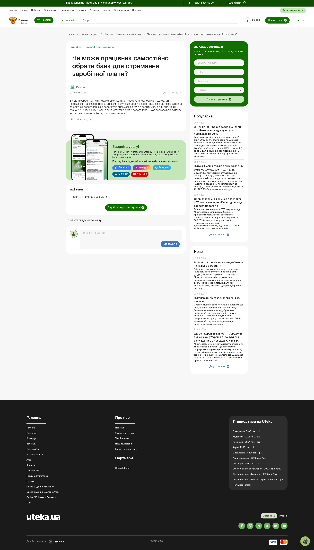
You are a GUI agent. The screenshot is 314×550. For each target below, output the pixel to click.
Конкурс (82, 10)
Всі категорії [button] (67, 20)
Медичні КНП (33, 470)
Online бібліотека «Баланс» (41, 497)
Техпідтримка (122, 438)
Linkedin (123, 174)
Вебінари (36, 10)
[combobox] (219, 90)
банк (75, 196)
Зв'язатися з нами (124, 433)
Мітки (29, 502)
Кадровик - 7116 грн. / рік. (246, 436)
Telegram (164, 168)
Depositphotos (122, 468)
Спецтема (31, 433)
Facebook (124, 168)
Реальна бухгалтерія (37, 476)
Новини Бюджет (77, 47)
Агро (28, 460)
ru (304, 20)
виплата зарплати (96, 196)
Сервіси (107, 10)
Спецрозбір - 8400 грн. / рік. (248, 452)
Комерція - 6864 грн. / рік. (246, 442)
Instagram (144, 168)
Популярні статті (242, 485)
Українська (269, 515)
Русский (283, 515)
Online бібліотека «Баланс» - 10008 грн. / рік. (257, 468)
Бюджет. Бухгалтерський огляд (100, 47)
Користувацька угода (126, 449)
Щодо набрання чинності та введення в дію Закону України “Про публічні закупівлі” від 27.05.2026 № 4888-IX (218, 337)
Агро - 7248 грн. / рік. (244, 447)
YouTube (142, 174)
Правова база (67, 10)
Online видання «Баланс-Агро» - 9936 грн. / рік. (258, 479)
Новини (24, 10)
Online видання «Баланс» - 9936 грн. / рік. (255, 474)
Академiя (94, 10)
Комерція (31, 438)
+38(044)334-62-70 (203, 3)
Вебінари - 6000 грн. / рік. (246, 463)
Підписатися (234, 3)
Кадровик (31, 465)
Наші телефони (123, 443)
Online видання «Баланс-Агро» (43, 492)
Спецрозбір (50, 10)
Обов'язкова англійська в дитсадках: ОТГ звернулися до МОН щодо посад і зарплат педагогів (218, 202)
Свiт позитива (121, 10)
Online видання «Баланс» (40, 486)
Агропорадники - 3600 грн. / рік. (250, 458)
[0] (305, 541)
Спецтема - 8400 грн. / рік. (247, 431)
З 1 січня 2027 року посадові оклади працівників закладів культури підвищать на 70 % (217, 130)
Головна (12, 10)
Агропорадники (34, 454)
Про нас (136, 10)
